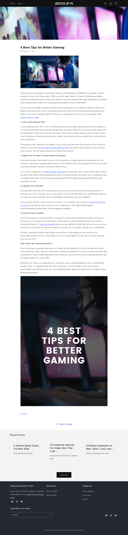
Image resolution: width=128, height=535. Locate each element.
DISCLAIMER (51, 495)
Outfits (85, 499)
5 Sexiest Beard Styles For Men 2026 (26, 447)
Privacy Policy (52, 491)
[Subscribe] (50, 515)
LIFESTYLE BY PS (56, 530)
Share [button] (24, 414)
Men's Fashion (88, 491)
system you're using (29, 117)
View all (64, 475)
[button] (20, 3)
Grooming (86, 495)
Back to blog (65, 424)
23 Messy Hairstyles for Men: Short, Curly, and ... (100, 447)
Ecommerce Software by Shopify (73, 530)
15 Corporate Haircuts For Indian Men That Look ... (62, 448)
